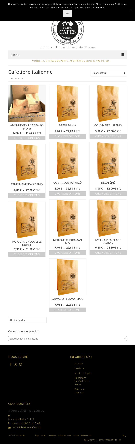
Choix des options (27, 138)
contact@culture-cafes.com (26, 427)
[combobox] (67, 338)
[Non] (131, 10)
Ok (67, 13)
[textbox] (67, 338)
